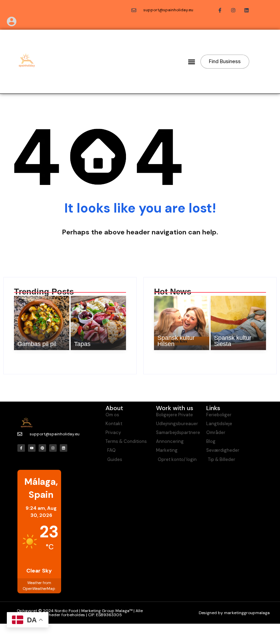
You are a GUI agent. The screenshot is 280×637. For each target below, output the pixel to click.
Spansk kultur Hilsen (176, 341)
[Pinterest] (42, 448)
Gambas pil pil (36, 344)
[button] (191, 61)
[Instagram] (53, 448)
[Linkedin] (63, 448)
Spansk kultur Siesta (232, 341)
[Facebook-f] (21, 448)
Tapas (82, 344)
